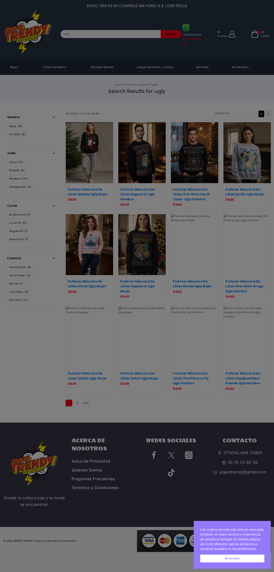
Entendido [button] (232, 558)
